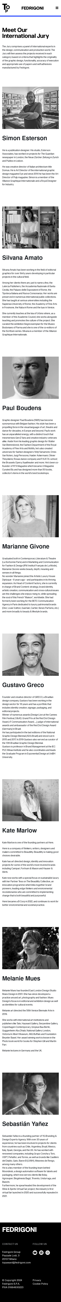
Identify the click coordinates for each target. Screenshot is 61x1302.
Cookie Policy (40, 1284)
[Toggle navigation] (57, 8)
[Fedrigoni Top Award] (32, 8)
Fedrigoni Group (11, 1252)
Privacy (37, 1280)
